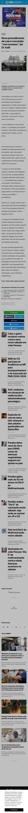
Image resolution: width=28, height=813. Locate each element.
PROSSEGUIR (14, 810)
